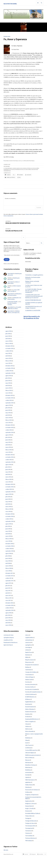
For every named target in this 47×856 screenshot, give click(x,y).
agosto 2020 (8, 494)
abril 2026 (8, 338)
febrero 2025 (9, 360)
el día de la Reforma (30, 694)
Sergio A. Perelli (29, 808)
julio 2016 (8, 615)
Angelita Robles (29, 637)
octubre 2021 (9, 459)
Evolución (27, 716)
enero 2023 (8, 422)
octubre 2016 (9, 607)
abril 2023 (8, 415)
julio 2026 (8, 333)
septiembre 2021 (9, 462)
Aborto (27, 635)
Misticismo (28, 767)
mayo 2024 (8, 383)
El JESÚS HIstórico (30, 696)
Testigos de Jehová (30, 823)
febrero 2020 (9, 509)
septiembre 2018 (9, 551)
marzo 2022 (8, 447)
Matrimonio (28, 762)
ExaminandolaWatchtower (32, 719)
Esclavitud (28, 704)
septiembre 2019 (9, 521)
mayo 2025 (8, 353)
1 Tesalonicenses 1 (8, 168)
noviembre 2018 (9, 546)
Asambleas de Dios (8, 640)
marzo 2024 (8, 388)
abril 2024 (8, 385)
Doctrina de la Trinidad (31, 689)
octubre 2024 (9, 370)
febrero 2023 (9, 420)
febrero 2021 (8, 479)
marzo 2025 (8, 358)
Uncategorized (29, 828)
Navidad (27, 774)
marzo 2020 (8, 506)
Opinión (27, 777)
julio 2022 (8, 437)
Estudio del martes (30, 711)
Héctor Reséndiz (29, 731)
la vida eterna (27, 169)
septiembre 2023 (10, 402)
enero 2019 (8, 541)
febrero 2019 (9, 538)
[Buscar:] (34, 243)
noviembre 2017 (9, 575)
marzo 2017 (8, 595)
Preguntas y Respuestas (31, 794)
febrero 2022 (9, 449)
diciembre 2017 (9, 573)
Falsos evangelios (29, 721)
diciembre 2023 (9, 395)
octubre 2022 (9, 430)
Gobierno (27, 726)
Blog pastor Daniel (10, 3)
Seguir (6, 259)
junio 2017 (8, 588)
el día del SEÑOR (35, 168)
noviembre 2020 (9, 486)
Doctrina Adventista (30, 684)
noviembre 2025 (9, 348)
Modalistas (28, 770)
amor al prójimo (27, 168)
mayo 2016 (8, 620)
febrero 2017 (9, 598)
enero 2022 (8, 452)
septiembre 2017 (9, 580)
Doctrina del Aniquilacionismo (33, 691)
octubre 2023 (9, 400)
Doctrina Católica (29, 687)
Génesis (27, 724)
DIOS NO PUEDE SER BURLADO (33, 300)
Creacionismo (28, 674)
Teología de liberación (30, 820)
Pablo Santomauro (29, 779)
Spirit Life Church (8, 645)
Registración (28, 801)
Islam (26, 740)
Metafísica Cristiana (30, 765)
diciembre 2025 (9, 346)
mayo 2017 (8, 590)
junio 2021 (8, 469)
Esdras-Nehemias (29, 709)
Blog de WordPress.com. (8, 854)
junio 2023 (8, 410)
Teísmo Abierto (29, 815)
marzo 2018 (8, 565)
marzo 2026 (8, 341)
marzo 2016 (8, 625)
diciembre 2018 (9, 543)
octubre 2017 (9, 578)
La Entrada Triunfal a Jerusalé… (14, 303)
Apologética (28, 645)
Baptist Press (28, 652)
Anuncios (27, 642)
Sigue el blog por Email (11, 242)
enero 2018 (8, 570)
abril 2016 (8, 622)
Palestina (27, 787)
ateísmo (27, 649)
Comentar (38, 207)
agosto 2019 (8, 523)
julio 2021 (8, 467)
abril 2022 (8, 444)
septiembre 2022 (9, 432)
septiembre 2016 (9, 610)
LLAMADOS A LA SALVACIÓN (32, 310)
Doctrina (27, 682)
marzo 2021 (8, 476)
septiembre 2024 (10, 373)
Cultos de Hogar (29, 677)
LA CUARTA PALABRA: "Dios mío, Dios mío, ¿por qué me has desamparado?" (33, 291)
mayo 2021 (8, 472)
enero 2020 (8, 511)
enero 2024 (8, 393)
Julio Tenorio (28, 745)
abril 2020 (8, 504)
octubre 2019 (9, 518)
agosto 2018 (8, 553)
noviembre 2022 (9, 427)
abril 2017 (8, 593)
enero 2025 (8, 363)
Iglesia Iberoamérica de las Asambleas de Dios (32, 317)
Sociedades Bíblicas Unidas (32, 813)
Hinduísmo (28, 737)
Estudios (27, 714)
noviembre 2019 (9, 516)
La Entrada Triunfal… (13, 301)
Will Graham (28, 840)
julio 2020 (8, 496)
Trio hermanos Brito (30, 825)
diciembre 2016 (9, 602)
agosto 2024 (8, 375)
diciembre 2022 (9, 425)
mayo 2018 (8, 560)
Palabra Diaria (7, 36)
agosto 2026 (8, 331)
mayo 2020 (8, 501)
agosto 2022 (8, 435)
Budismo (27, 667)
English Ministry (29, 701)
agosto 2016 (8, 612)
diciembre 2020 (9, 484)
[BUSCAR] (41, 3)
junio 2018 (8, 558)
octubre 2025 (9, 351)
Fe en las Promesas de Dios (17, 169)
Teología (27, 818)
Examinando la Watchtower (10, 642)
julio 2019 (8, 526)
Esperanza (6, 169)
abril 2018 (8, 563)
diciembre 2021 (9, 454)
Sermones (27, 811)
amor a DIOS (19, 168)
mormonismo (28, 772)
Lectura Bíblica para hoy (31, 750)
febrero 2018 (9, 568)
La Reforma (28, 747)
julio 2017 (8, 585)
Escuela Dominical (29, 706)
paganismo (28, 782)
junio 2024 (8, 380)
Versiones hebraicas (30, 838)
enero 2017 (8, 600)
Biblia (26, 657)
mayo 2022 (8, 442)
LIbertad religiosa (29, 752)
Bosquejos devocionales (31, 664)
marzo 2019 (8, 536)
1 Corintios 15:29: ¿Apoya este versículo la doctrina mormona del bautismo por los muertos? (33, 296)
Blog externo (28, 662)
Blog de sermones (29, 659)
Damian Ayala (28, 679)
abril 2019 (8, 533)
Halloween (28, 729)
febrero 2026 (9, 343)
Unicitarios (28, 830)
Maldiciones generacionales (32, 755)
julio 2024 (8, 378)
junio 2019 (8, 528)
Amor (14, 168)
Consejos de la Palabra (30, 672)
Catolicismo (28, 669)
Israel (26, 742)
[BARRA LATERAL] (23, 237)
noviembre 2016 (9, 605)
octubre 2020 (9, 489)
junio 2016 (8, 617)
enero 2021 (8, 481)
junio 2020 (8, 499)
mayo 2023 (8, 412)
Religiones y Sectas (30, 803)
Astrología (28, 647)
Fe (10, 169)
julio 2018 (8, 556)
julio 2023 (8, 407)
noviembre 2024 (9, 368)
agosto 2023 (8, 405)
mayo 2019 (8, 531)
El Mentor (27, 699)
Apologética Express (9, 637)
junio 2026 (8, 336)
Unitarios (27, 833)
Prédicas (27, 792)
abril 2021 (8, 474)
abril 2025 (8, 355)
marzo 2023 (8, 417)
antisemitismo (28, 640)
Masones (27, 760)
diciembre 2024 (9, 365)
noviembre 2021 (9, 457)
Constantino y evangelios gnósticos (34, 274)
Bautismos (27, 654)
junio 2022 (8, 439)
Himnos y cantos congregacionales (34, 733)
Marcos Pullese (29, 757)
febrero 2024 (9, 390)
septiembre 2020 (10, 491)
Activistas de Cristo (8, 635)
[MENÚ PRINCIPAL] (38, 3)
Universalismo (29, 835)
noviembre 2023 (9, 397)
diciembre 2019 (9, 514)
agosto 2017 (8, 583)
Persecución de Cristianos (31, 789)
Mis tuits (6, 850)
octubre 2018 (9, 548)
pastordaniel (7, 166)
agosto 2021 (8, 464)
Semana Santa (28, 806)
